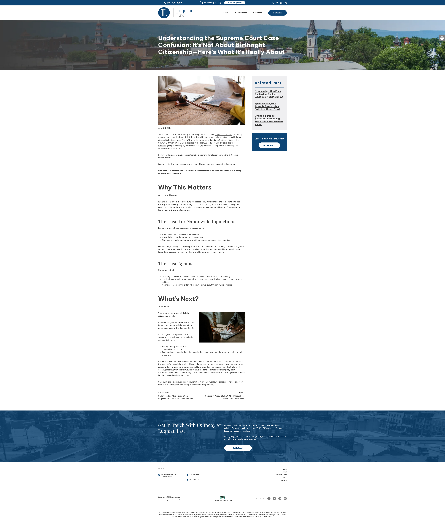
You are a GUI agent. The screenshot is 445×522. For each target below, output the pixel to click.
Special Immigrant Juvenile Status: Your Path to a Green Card (267, 106)
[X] (273, 3)
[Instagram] (285, 3)
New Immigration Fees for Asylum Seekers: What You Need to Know (269, 94)
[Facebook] (277, 3)
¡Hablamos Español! (210, 3)
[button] (442, 38)
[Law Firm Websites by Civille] (222, 498)
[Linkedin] (281, 3)
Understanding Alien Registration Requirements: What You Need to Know (175, 395)
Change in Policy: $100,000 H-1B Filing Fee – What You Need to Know (225, 395)
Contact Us (277, 13)
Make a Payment (235, 3)
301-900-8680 (174, 3)
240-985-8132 (194, 480)
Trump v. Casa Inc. (223, 134)
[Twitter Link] (268, 498)
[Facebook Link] (274, 498)
